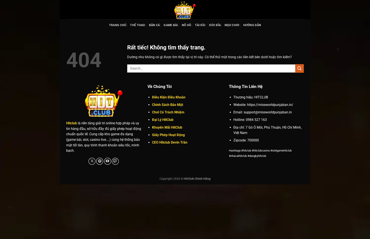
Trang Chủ (117, 25)
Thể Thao (137, 25)
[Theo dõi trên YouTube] (107, 161)
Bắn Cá (154, 25)
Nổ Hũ (186, 25)
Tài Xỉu (200, 25)
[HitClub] (185, 9)
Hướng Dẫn (252, 25)
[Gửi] (299, 68)
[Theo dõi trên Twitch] (115, 161)
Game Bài (171, 25)
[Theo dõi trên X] (91, 161)
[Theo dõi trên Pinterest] (99, 161)
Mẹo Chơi (232, 25)
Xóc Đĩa (215, 25)
